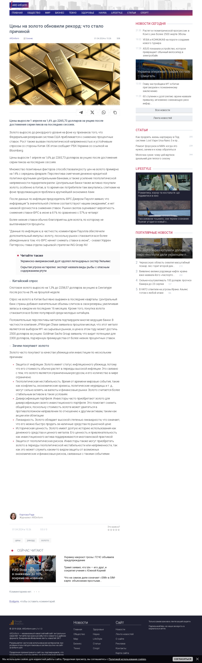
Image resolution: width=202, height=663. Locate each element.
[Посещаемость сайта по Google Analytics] (16, 622)
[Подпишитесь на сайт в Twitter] (160, 637)
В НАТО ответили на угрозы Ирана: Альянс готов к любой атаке (163, 291)
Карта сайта (122, 653)
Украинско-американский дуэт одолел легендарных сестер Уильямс (66, 261)
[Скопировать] (115, 112)
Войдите (14, 601)
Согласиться (182, 659)
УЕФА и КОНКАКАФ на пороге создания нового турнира (166, 41)
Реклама (120, 643)
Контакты (121, 648)
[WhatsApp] (104, 112)
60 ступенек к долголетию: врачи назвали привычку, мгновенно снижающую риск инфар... (167, 100)
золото (45, 540)
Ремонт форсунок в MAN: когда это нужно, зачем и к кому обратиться (164, 148)
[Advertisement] (64, 487)
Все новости (162, 110)
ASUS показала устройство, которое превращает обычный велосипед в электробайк (164, 52)
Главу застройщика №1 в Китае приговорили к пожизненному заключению (161, 87)
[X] (92, 112)
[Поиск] (178, 5)
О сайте (120, 638)
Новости (120, 629)
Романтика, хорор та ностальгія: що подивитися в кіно (159, 194)
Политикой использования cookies (127, 659)
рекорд (30, 540)
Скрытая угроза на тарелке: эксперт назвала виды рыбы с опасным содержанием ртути (65, 268)
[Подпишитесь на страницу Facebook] (151, 637)
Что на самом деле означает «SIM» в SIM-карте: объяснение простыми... (90, 579)
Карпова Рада (27, 514)
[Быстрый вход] (188, 5)
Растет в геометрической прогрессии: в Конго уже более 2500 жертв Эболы (166, 32)
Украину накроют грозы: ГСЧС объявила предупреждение (89, 558)
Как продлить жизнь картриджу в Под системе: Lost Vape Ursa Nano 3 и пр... (164, 139)
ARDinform (14, 633)
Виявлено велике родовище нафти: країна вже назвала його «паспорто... (163, 273)
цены (17, 540)
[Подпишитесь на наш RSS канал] (169, 637)
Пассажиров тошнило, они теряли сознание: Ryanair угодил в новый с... (163, 220)
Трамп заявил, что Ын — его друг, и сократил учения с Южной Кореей (85, 569)
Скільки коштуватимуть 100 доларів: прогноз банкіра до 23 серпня (165, 282)
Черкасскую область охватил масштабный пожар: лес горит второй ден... (164, 264)
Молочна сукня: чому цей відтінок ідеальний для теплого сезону (164, 156)
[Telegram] (81, 112)
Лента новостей (162, 117)
